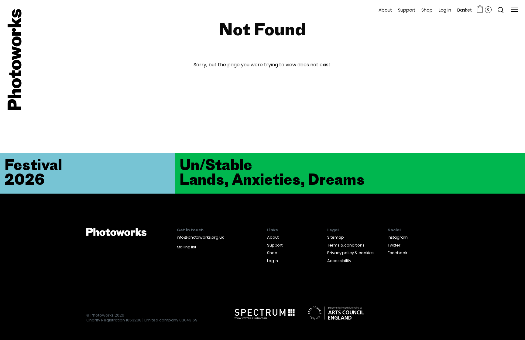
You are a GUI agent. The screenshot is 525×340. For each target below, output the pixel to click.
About (385, 10)
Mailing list (186, 247)
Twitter (394, 245)
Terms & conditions (346, 245)
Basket (464, 10)
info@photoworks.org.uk (200, 237)
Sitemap (335, 237)
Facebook (397, 252)
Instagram (398, 237)
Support (406, 10)
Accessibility (339, 260)
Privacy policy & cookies (350, 252)
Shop (426, 10)
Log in (445, 10)
